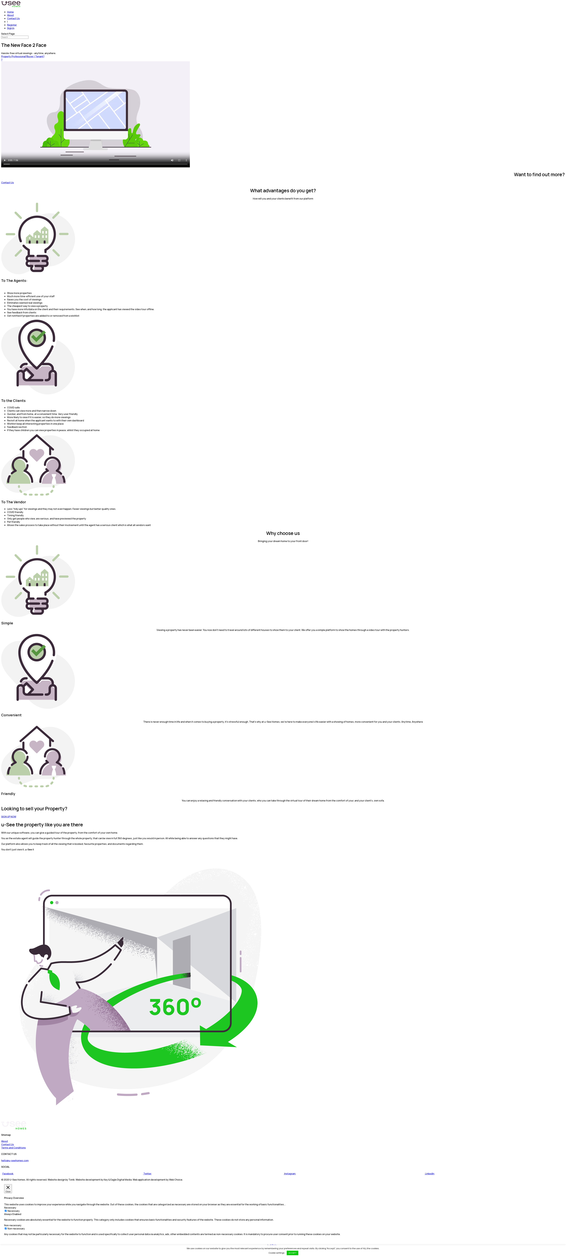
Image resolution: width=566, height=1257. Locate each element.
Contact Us (13, 18)
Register (12, 25)
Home (10, 12)
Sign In (10, 28)
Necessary (14, 1211)
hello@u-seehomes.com (15, 1160)
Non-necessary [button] (12, 1225)
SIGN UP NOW (8, 816)
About (10, 15)
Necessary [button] (10, 1207)
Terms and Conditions (13, 1147)
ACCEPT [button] (292, 1253)
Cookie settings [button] (276, 1252)
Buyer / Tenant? (35, 56)
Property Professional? (14, 56)
